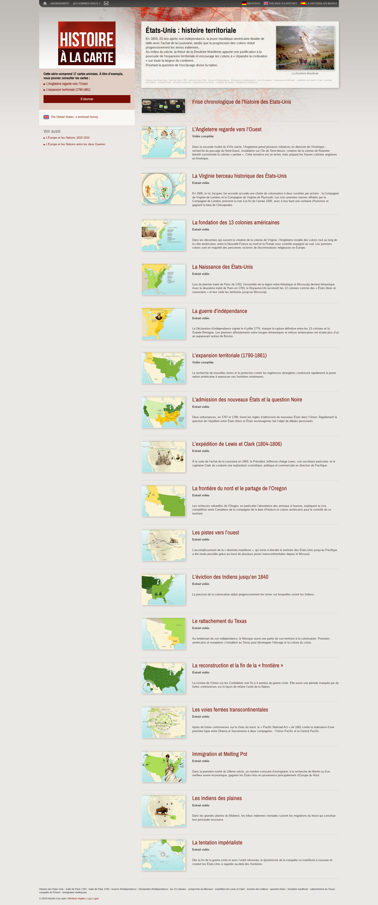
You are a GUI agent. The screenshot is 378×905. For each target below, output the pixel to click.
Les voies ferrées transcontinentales (230, 709)
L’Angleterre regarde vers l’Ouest (67, 83)
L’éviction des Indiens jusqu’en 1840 (230, 577)
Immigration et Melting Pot (219, 754)
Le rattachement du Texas (219, 621)
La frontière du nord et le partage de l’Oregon (239, 488)
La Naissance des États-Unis (222, 266)
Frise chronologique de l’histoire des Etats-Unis (241, 101)
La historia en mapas (321, 3)
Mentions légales (77, 898)
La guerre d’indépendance (219, 311)
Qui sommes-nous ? (86, 3)
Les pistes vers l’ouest (215, 532)
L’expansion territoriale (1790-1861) (68, 89)
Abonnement (59, 3)
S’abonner (86, 99)
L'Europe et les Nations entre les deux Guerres (75, 144)
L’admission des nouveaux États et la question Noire (247, 399)
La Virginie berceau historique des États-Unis (239, 176)
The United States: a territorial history (74, 117)
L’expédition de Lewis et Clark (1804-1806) (237, 444)
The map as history (282, 3)
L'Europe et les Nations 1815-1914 (67, 137)
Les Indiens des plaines (217, 798)
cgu (90, 898)
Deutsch (253, 3)
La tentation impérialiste (217, 842)
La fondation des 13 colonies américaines (236, 222)
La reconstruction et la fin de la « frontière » (237, 665)
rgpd (96, 898)
